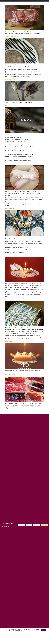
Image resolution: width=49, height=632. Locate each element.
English (40, 4)
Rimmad (7, 105)
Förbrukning (23, 4)
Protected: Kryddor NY (11, 79)
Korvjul (7, 255)
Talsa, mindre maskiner (11, 36)
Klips (6, 299)
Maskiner (15, 4)
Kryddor (9, 4)
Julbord (7, 163)
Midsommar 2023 (10, 208)
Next (42, 412)
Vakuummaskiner (10, 374)
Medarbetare (32, 4)
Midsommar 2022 (10, 341)
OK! (43, 630)
